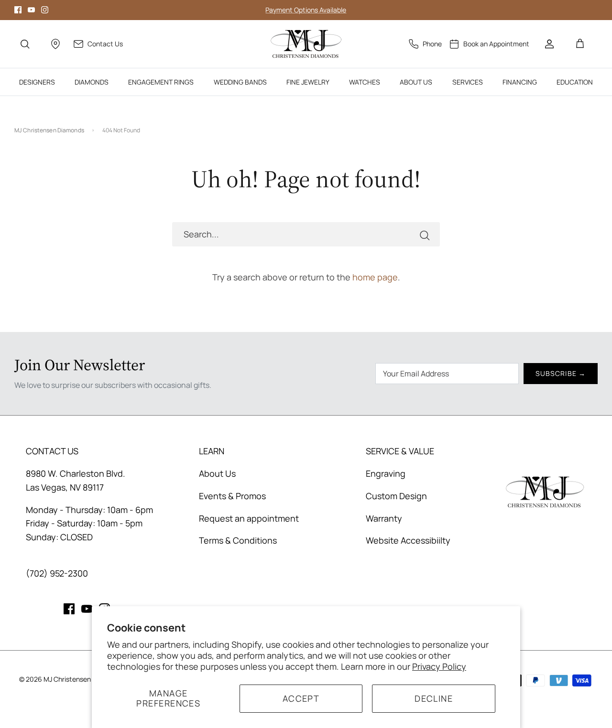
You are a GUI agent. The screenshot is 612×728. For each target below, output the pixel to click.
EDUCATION (575, 81)
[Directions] (55, 43)
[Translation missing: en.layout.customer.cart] (579, 43)
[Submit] (424, 234)
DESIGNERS (37, 81)
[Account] (549, 43)
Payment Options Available (305, 9)
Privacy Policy (439, 666)
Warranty (384, 518)
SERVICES (467, 81)
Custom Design (396, 496)
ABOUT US (416, 81)
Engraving (385, 473)
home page (375, 277)
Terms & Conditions (238, 540)
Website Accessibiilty (408, 540)
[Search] (24, 43)
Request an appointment (249, 518)
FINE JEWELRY (307, 81)
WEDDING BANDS (240, 81)
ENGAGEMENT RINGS (161, 81)
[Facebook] (18, 9)
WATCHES (364, 81)
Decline (434, 698)
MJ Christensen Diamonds (49, 130)
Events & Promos (232, 496)
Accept (301, 698)
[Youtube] (31, 9)
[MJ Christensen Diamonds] (306, 44)
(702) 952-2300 (57, 573)
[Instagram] (44, 9)
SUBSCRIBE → (561, 373)
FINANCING (520, 81)
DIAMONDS (92, 81)
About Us (217, 473)
